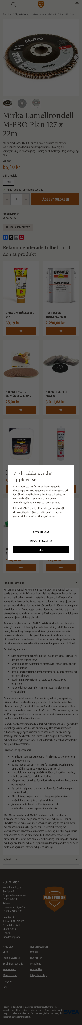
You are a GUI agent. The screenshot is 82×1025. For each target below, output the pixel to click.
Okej (41, 549)
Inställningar (41, 532)
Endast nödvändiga (41, 541)
